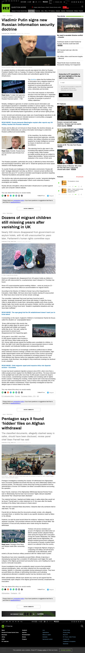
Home (4, 15)
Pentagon (14, 593)
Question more (18, 7)
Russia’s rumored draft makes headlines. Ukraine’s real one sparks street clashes (69, 124)
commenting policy (18, 200)
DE (12, 1)
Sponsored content (47, 639)
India (42, 11)
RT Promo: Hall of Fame (69, 637)
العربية (3, 1)
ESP (6, 1)
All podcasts (79, 176)
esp (7, 621)
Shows (76, 11)
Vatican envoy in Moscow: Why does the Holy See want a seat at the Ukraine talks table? (69, 167)
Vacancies (65, 643)
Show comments (29, 208)
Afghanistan (6, 593)
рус (10, 621)
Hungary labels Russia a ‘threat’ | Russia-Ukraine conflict (47, 7)
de (13, 621)
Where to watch (46, 634)
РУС (9, 1)
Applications (45, 632)
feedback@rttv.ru (15, 202)
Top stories (61, 16)
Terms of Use (66, 630)
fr (15, 621)
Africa (46, 11)
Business (37, 11)
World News (31, 11)
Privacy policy (66, 632)
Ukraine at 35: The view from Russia (69, 145)
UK (38, 396)
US (19, 593)
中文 (21, 621)
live (66, 7)
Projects (81, 11)
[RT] (23, 2)
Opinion (63, 11)
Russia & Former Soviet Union (19, 11)
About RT (65, 634)
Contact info (66, 639)
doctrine (33, 79)
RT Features (52, 11)
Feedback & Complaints (69, 641)
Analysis (58, 11)
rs (18, 621)
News (3, 630)
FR (14, 1)
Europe (17, 396)
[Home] (6, 8)
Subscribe (66, 95)
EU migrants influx (8, 396)
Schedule (44, 637)
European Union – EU (28, 396)
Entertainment (69, 11)
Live (43, 630)
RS (16, 1)
